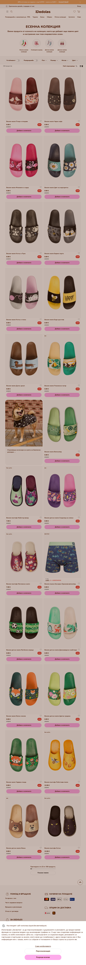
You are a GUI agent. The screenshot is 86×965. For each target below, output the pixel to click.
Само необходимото (43, 946)
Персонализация (43, 951)
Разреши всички (43, 957)
